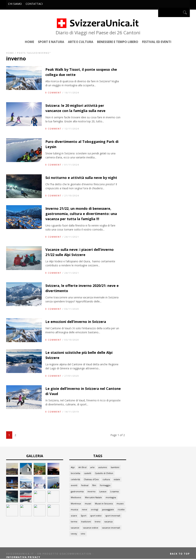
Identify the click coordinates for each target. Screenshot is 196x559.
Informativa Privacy (23, 557)
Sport (83, 515)
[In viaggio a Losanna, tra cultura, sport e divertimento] (40, 515)
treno (97, 521)
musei (88, 503)
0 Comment (53, 92)
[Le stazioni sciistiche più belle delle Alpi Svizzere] (24, 372)
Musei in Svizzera (104, 503)
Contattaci (34, 4)
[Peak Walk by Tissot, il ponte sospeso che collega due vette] (24, 89)
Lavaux (102, 491)
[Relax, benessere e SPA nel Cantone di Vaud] (40, 474)
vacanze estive (90, 527)
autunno (102, 467)
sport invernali (112, 515)
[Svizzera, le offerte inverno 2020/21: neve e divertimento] (24, 305)
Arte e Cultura (80, 42)
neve (84, 509)
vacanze (75, 527)
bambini (115, 467)
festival (84, 485)
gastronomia (77, 491)
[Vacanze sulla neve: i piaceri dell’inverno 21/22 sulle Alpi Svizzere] (24, 269)
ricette (121, 509)
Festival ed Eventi (156, 42)
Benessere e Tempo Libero (117, 42)
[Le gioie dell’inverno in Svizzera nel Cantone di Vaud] (24, 408)
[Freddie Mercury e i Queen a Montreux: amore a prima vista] (53, 474)
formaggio (105, 485)
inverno (91, 491)
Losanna (114, 491)
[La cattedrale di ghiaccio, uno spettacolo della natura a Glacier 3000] (26, 501)
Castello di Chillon (104, 473)
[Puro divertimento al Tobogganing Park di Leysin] (24, 161)
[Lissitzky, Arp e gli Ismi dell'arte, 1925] (26, 474)
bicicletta (75, 473)
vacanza (108, 521)
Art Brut (82, 467)
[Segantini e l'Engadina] (12, 474)
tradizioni (86, 521)
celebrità (75, 479)
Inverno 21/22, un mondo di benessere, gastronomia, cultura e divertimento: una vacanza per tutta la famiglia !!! (81, 213)
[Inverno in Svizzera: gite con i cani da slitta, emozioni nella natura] (53, 501)
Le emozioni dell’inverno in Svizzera (75, 321)
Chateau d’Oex (91, 479)
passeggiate (108, 509)
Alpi (73, 467)
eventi (74, 485)
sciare (74, 515)
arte (92, 467)
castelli (87, 473)
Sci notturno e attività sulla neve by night (81, 177)
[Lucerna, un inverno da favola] (12, 487)
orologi (94, 509)
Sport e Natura (51, 42)
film (94, 485)
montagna (111, 497)
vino (83, 533)
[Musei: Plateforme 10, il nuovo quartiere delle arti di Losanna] (26, 515)
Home (29, 42)
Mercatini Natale (93, 497)
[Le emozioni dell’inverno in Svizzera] (24, 341)
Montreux (76, 503)
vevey (74, 533)
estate (117, 479)
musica (74, 509)
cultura (106, 479)
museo (120, 503)
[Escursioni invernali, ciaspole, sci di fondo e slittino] (40, 501)
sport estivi (95, 515)
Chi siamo (15, 4)
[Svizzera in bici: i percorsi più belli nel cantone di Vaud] (53, 515)
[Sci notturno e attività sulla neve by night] (24, 197)
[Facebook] (154, 12)
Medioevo (76, 497)
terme (74, 521)
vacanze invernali (111, 527)
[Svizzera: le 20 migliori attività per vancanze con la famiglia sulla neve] (24, 125)
